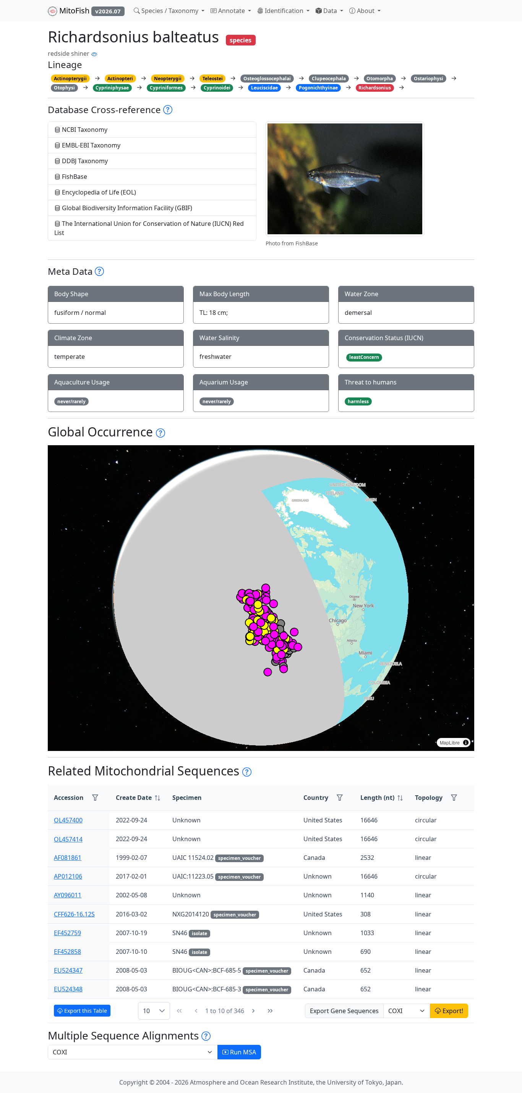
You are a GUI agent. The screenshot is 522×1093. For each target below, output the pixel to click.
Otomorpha (379, 78)
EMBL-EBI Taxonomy (90, 145)
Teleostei (213, 78)
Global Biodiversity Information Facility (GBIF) (126, 208)
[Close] (509, 14)
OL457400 (68, 820)
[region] (261, 598)
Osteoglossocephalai (267, 78)
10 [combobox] (146, 1011)
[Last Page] (270, 1010)
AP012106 (68, 876)
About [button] (365, 10)
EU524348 (68, 989)
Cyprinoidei (217, 87)
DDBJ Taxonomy (84, 161)
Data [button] (330, 10)
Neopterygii (168, 78)
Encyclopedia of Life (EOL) (98, 192)
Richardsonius (374, 87)
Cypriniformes (166, 87)
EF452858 (67, 951)
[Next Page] (253, 1010)
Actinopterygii (70, 78)
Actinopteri (120, 78)
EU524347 (68, 970)
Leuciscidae (264, 87)
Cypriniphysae (112, 87)
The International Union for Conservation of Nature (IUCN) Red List (149, 228)
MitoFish (89, 10)
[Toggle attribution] (465, 742)
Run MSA (242, 1052)
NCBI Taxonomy (83, 129)
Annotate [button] (231, 10)
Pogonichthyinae (318, 87)
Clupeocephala (329, 78)
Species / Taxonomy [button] (170, 10)
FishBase (73, 176)
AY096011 (67, 895)
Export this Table (85, 1010)
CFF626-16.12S (74, 914)
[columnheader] (138, 798)
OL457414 (68, 839)
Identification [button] (284, 10)
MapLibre (450, 742)
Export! (452, 1011)
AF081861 (67, 857)
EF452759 (67, 933)
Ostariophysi (428, 78)
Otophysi (64, 87)
